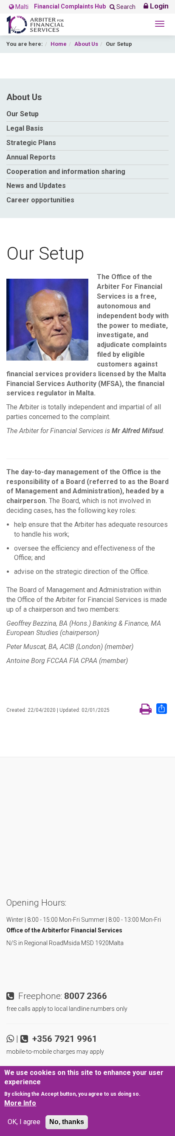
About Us (86, 44)
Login (158, 6)
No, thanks (66, 1121)
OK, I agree (24, 1122)
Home (59, 44)
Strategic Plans (31, 143)
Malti (21, 6)
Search (125, 6)
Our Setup (22, 114)
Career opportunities (40, 200)
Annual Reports (31, 157)
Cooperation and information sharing (65, 172)
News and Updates (36, 186)
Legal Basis (24, 128)
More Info (20, 1103)
